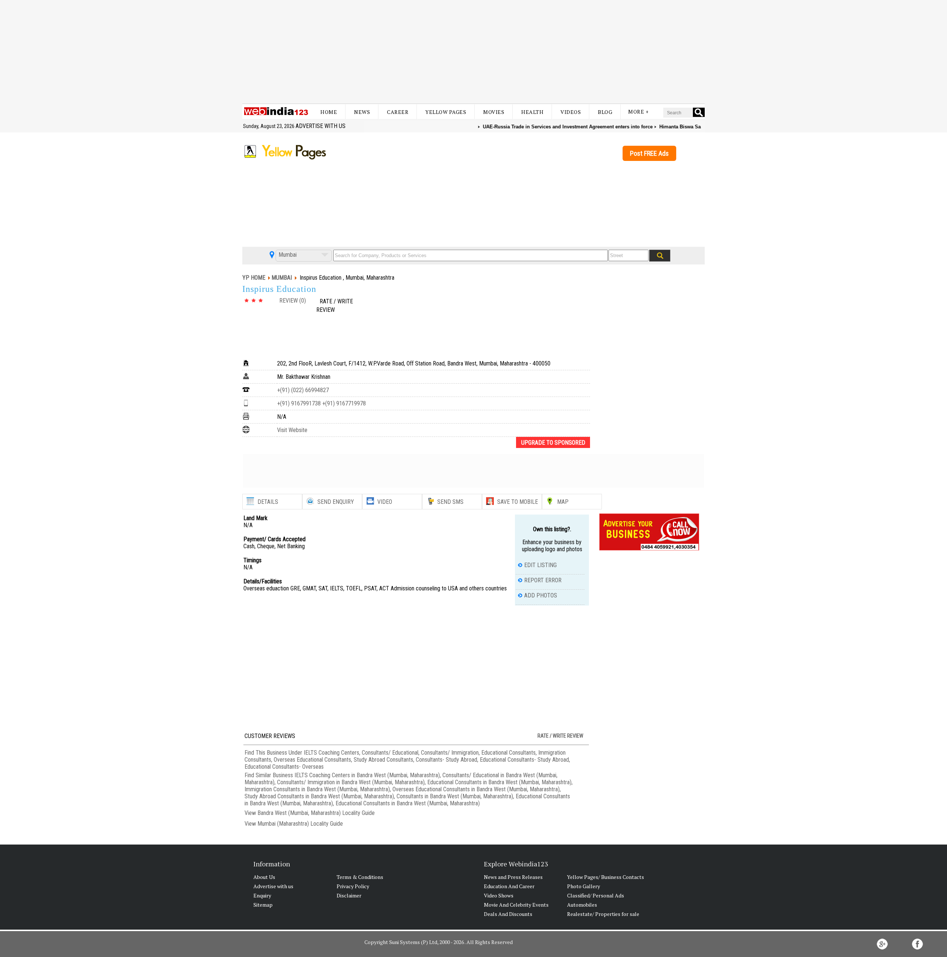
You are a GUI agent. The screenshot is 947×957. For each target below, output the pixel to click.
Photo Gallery (583, 886)
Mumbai (287, 254)
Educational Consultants (508, 752)
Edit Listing (540, 565)
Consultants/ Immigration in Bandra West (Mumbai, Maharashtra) (351, 782)
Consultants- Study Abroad (446, 759)
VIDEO (384, 501)
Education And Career (509, 886)
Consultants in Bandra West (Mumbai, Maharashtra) (455, 796)
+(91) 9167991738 (299, 403)
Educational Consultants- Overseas (284, 766)
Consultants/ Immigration (450, 752)
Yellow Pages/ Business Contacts (605, 876)
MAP (563, 501)
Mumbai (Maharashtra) (283, 823)
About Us (264, 876)
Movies (493, 111)
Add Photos (540, 595)
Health (532, 111)
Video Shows (498, 895)
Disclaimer (349, 895)
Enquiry (262, 895)
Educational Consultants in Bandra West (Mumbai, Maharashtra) (499, 782)
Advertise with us (321, 125)
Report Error (543, 580)
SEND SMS (450, 501)
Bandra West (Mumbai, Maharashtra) (299, 812)
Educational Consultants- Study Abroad (524, 759)
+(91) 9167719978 (343, 403)
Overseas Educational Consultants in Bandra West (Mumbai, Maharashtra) (476, 789)
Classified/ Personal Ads (595, 895)
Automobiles (582, 904)
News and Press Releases (513, 876)
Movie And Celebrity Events (516, 904)
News (362, 111)
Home (328, 111)
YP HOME (253, 277)
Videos (570, 111)
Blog (605, 111)
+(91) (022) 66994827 (303, 390)
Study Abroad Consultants (383, 759)
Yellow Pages (445, 111)
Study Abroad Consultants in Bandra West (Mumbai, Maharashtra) (319, 796)
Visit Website (292, 430)
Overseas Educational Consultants (312, 759)
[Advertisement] (473, 52)
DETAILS (267, 501)
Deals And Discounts (508, 913)
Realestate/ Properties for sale (603, 913)
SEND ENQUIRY (335, 501)
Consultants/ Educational (390, 752)
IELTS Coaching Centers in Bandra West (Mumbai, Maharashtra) (367, 775)
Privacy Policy (353, 886)
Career (397, 111)
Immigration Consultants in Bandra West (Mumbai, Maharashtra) (317, 789)
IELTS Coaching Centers (331, 752)
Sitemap (263, 904)
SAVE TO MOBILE (517, 501)
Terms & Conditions (360, 876)
